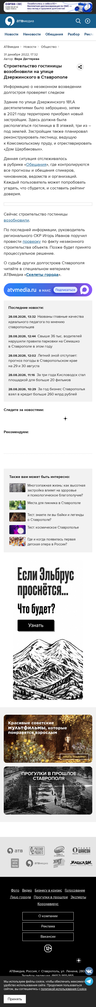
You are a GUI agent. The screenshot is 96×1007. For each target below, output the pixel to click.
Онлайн (87, 21)
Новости (11, 34)
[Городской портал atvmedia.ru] (37, 863)
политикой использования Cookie (63, 989)
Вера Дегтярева (26, 59)
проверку (32, 241)
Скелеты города (42, 274)
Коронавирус (48, 904)
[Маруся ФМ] (81, 863)
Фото (15, 890)
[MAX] (36, 418)
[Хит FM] (59, 863)
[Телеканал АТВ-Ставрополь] (15, 850)
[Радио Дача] (15, 863)
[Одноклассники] (27, 418)
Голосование (75, 890)
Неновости (32, 34)
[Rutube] (55, 418)
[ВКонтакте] (7, 418)
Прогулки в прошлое (51, 897)
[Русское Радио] (37, 850)
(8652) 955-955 (63, 976)
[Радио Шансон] (81, 850)
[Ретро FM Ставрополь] (59, 850)
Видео (27, 890)
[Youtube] (46, 418)
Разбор (74, 34)
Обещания (54, 34)
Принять (15, 999)
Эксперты (78, 897)
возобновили (16, 220)
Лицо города (20, 897)
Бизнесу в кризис (48, 890)
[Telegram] (17, 418)
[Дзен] (65, 418)
